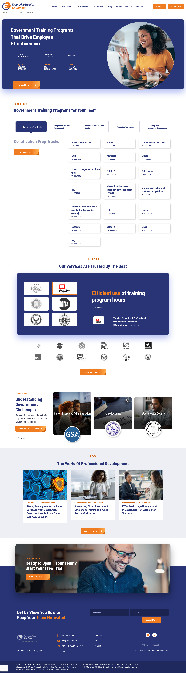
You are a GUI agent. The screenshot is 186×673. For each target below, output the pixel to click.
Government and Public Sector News (41, 502)
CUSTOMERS (93, 259)
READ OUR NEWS (90, 531)
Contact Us (159, 7)
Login (64, 651)
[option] (45, 495)
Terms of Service (23, 650)
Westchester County (153, 413)
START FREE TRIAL (36, 577)
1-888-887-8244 (67, 635)
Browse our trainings (91, 372)
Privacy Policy (38, 650)
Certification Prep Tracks (32, 127)
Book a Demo (23, 84)
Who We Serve (98, 7)
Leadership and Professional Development (157, 126)
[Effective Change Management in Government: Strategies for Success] (93, 485)
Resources (99, 640)
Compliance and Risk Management (62, 126)
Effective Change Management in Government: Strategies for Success (91, 510)
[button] (28, 438)
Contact (98, 645)
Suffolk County (112, 413)
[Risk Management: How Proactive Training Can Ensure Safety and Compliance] (141, 485)
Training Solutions (67, 7)
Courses (54, 7)
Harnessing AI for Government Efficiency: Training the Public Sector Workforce (44, 510)
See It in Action (176, 7)
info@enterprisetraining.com (72, 640)
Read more (99, 308)
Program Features (83, 7)
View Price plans (24, 152)
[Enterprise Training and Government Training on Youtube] (148, 634)
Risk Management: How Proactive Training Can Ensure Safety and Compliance (139, 510)
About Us (119, 7)
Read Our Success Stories (29, 428)
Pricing (109, 7)
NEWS (93, 456)
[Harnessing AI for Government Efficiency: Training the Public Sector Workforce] (45, 485)
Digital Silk (156, 645)
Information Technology (125, 127)
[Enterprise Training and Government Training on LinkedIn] (154, 634)
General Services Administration (72, 413)
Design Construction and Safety (94, 126)
